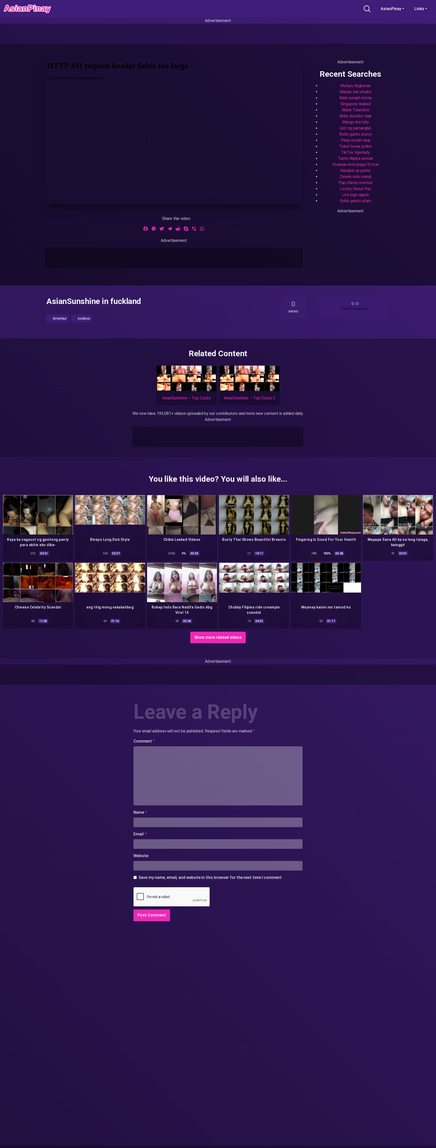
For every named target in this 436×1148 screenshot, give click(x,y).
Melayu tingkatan (355, 85)
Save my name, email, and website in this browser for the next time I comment (210, 877)
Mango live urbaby (355, 91)
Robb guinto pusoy (355, 134)
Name (140, 812)
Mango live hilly (355, 122)
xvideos (83, 318)
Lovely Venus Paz (355, 188)
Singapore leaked (355, 103)
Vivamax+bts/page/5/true (355, 164)
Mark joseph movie (355, 97)
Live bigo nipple (355, 194)
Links (419, 8)
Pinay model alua (355, 140)
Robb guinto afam (355, 200)
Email (139, 834)
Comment (144, 741)
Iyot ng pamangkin (356, 128)
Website (140, 855)
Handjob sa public (355, 170)
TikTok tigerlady (355, 152)
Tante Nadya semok (355, 158)
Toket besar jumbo (355, 146)
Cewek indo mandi (355, 176)
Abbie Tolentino (355, 110)
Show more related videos (218, 637)
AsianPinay (391, 8)
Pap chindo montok (356, 182)
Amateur (59, 318)
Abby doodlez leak (355, 116)
